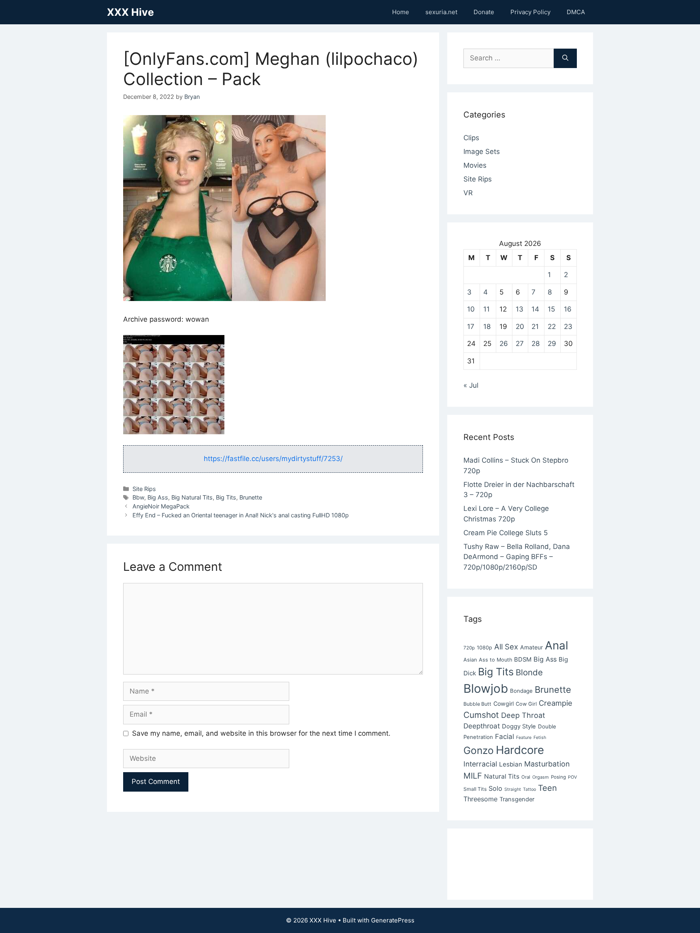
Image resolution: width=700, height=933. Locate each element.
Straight (512, 789)
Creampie (555, 702)
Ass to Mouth (495, 660)
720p (469, 648)
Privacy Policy (530, 12)
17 (470, 326)
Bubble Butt (477, 704)
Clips (471, 138)
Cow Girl (526, 704)
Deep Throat (523, 715)
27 (520, 343)
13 (519, 309)
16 (568, 309)
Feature (523, 737)
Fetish (540, 737)
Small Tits (475, 789)
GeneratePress (392, 920)
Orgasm (540, 777)
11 (486, 309)
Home (400, 12)
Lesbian (510, 764)
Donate (484, 12)
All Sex (506, 646)
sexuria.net (441, 12)
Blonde (529, 672)
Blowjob (485, 688)
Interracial (480, 764)
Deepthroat (481, 726)
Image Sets (481, 151)
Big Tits (226, 497)
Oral (525, 777)
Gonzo (478, 750)
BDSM (522, 659)
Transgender (516, 799)
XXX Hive (130, 12)
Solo (495, 788)
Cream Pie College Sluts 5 (505, 533)
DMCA (576, 12)
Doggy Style (519, 726)
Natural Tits (501, 776)
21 (535, 326)
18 (487, 326)
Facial (504, 736)
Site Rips (144, 488)
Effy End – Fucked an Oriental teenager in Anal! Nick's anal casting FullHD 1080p (240, 515)
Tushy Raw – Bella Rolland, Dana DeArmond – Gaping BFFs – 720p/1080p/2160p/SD (516, 556)
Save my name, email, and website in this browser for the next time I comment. (261, 733)
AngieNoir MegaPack (161, 506)
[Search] (565, 58)
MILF (472, 776)
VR (468, 193)
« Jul (470, 385)
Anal (556, 645)
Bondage (521, 690)
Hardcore (520, 750)
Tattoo (529, 789)
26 (503, 343)
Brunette (250, 497)
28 (535, 343)
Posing (558, 777)
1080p (484, 648)
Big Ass (157, 497)
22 (552, 326)
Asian (470, 660)
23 (568, 326)
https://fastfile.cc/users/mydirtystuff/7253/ (273, 459)
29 (552, 343)
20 (520, 326)
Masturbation (547, 764)
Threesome (480, 799)
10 (471, 309)
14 (535, 309)
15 (551, 309)
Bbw (138, 497)
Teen (547, 788)
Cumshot (481, 715)
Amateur (531, 647)
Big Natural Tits (192, 497)
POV (572, 777)
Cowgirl (503, 703)
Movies (475, 165)
